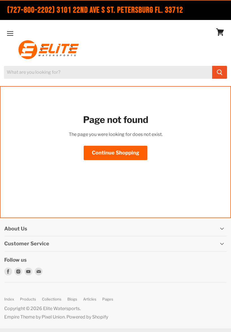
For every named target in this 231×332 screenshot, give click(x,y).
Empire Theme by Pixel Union (34, 317)
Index (9, 299)
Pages (107, 299)
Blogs (72, 299)
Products (28, 299)
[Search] (219, 72)
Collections (51, 299)
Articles (89, 299)
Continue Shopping (115, 153)
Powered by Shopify (87, 317)
